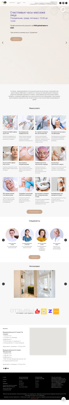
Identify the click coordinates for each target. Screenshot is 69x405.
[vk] (66, 3)
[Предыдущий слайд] (2, 183)
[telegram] (60, 3)
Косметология (12, 2)
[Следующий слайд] (66, 183)
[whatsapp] (63, 3)
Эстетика (19, 2)
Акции (24, 2)
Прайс (18, 3)
